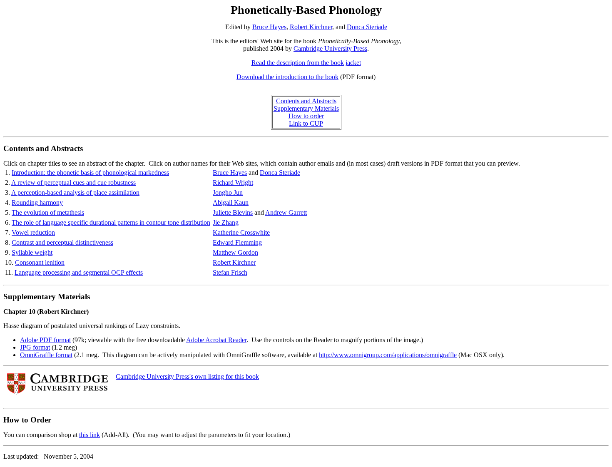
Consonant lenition (40, 262)
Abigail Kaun (231, 202)
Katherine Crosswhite (241, 232)
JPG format (35, 347)
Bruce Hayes (269, 26)
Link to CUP (306, 123)
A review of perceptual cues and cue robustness (73, 182)
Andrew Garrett (286, 212)
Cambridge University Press (330, 48)
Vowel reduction (33, 232)
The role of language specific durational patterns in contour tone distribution (111, 222)
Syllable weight (32, 252)
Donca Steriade (367, 26)
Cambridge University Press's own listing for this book (187, 376)
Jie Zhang (226, 222)
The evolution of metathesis (48, 212)
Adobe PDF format (45, 339)
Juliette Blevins (233, 212)
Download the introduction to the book (287, 76)
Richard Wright (233, 182)
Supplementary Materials (306, 108)
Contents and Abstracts (306, 100)
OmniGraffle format (46, 354)
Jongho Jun (228, 192)
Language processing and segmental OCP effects (79, 272)
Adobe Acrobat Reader (216, 339)
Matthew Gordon (235, 252)
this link (89, 434)
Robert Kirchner (311, 26)
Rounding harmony (37, 202)
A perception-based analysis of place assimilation (75, 192)
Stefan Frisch (230, 272)
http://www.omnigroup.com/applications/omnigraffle (388, 354)
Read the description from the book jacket (306, 62)
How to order (306, 115)
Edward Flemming (237, 242)
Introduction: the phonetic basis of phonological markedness (90, 172)
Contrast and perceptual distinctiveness (62, 242)
